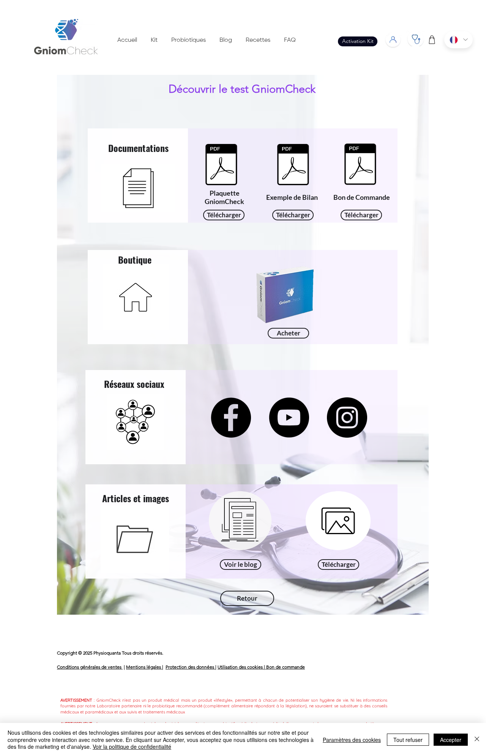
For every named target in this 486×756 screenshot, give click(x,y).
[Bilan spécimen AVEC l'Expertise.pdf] (293, 165)
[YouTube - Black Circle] (289, 417)
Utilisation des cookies (241, 667)
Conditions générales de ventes (90, 667)
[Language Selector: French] (458, 39)
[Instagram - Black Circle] (347, 417)
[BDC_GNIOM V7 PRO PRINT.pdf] (360, 165)
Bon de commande (285, 667)
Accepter (450, 739)
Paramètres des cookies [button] (352, 739)
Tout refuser (408, 739)
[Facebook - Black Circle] (231, 417)
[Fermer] (476, 739)
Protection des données (190, 667)
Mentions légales (144, 667)
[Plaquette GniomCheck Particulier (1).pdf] (221, 165)
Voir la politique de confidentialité (132, 746)
